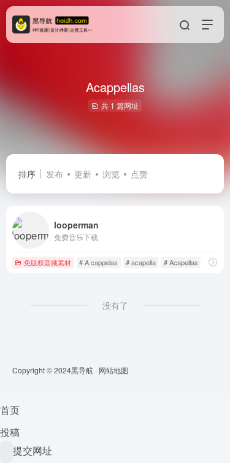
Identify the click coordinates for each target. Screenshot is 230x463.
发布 (54, 174)
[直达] (213, 262)
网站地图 (113, 370)
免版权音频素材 (47, 262)
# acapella (141, 262)
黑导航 (82, 370)
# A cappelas (98, 262)
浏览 (111, 174)
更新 (82, 174)
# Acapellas (181, 262)
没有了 (115, 305)
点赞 (139, 174)
